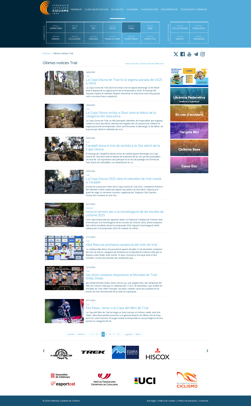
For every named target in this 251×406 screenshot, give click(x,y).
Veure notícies (132, 63)
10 (110, 334)
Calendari (132, 9)
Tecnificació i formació (194, 9)
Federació (76, 9)
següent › (129, 334)
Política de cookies (167, 400)
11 (114, 334)
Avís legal (151, 400)
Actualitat (117, 9)
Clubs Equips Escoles (96, 9)
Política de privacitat (187, 400)
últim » (138, 334)
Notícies (46, 53)
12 (118, 334)
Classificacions (149, 9)
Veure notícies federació (152, 63)
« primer (71, 334)
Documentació (169, 9)
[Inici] (58, 9)
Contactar (203, 400)
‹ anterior (80, 334)
